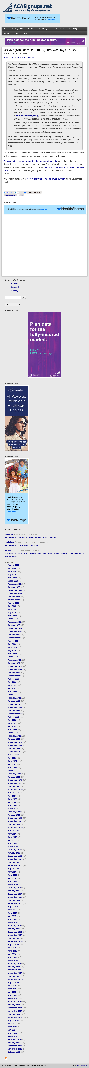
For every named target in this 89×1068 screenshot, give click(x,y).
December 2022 (15, 704)
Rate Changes (43, 29)
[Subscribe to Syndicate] (6, 1059)
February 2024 (14, 660)
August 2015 (13, 982)
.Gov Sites (31, 29)
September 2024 (15, 638)
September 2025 (15, 600)
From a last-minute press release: (19, 58)
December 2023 (15, 666)
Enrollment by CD (58, 29)
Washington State (10, 195)
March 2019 (13, 846)
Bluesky (14, 291)
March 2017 (13, 922)
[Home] (28, 11)
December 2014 (15, 1008)
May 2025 (12, 612)
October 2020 (14, 786)
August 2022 (13, 717)
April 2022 (12, 729)
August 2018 (13, 869)
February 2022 (14, 736)
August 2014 (13, 1020)
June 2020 (12, 799)
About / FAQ (73, 29)
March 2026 (13, 581)
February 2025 (14, 622)
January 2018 (14, 891)
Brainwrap (82, 1066)
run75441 (8, 550)
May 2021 (12, 764)
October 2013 (14, 1052)
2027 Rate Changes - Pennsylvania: (16, 545)
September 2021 (15, 752)
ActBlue (14, 283)
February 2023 (14, 698)
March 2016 (13, 960)
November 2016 (15, 935)
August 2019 (13, 831)
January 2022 (14, 739)
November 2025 (15, 593)
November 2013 (15, 1049)
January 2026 (14, 587)
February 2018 (14, 888)
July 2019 (12, 834)
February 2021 (14, 774)
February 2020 (14, 812)
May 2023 (12, 688)
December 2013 (15, 1046)
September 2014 (15, 1017)
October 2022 (14, 711)
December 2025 (15, 590)
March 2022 (13, 733)
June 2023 (12, 685)
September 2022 (15, 714)
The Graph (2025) (17, 29)
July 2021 (12, 758)
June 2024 (12, 647)
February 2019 (14, 850)
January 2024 (14, 663)
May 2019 (12, 840)
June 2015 (12, 989)
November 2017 (15, 897)
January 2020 (14, 815)
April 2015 (12, 995)
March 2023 (13, 695)
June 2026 (12, 571)
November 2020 (15, 783)
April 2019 (12, 843)
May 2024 (12, 650)
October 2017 (14, 900)
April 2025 (12, 616)
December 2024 (15, 628)
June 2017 (12, 913)
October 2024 (14, 635)
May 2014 (12, 1030)
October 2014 (14, 1014)
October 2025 (14, 597)
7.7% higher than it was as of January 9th (46, 179)
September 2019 (15, 827)
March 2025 (13, 619)
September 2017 (15, 903)
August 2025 (13, 603)
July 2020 (12, 796)
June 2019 (12, 837)
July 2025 (12, 606)
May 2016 (12, 954)
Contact (6, 33)
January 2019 (14, 853)
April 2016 (12, 957)
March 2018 (13, 884)
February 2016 (14, 963)
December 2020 (15, 780)
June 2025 (12, 609)
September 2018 (15, 865)
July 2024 (12, 644)
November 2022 (15, 707)
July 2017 (12, 910)
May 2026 (12, 574)
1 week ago (52, 537)
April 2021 (12, 767)
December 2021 (15, 742)
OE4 (22, 195)
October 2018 (14, 862)
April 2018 (12, 881)
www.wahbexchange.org (27, 116)
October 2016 (14, 938)
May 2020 (12, 802)
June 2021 (12, 761)
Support (16, 33)
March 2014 (13, 1036)
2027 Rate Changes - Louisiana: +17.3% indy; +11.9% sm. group (26, 537)
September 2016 (15, 941)
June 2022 (12, 723)
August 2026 (13, 565)
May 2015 (12, 992)
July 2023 (12, 682)
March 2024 (13, 657)
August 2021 (13, 755)
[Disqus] (44, 245)
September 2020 (15, 789)
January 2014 (14, 1043)
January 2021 (14, 777)
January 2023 (14, 701)
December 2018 (15, 856)
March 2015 (13, 998)
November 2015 (15, 973)
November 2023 (15, 669)
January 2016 (14, 967)
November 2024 (15, 631)
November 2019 (15, 821)
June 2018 (12, 875)
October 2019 (14, 824)
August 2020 (13, 793)
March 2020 (13, 808)
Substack (15, 287)
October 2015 (14, 976)
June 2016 (12, 951)
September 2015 (15, 979)
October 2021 (14, 748)
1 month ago (34, 545)
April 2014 (12, 1033)
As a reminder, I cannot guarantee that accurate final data (30, 161)
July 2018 (12, 872)
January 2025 (14, 625)
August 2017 (13, 907)
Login (25, 33)
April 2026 (12, 578)
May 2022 (12, 726)
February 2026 (14, 584)
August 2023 (13, 679)
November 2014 (15, 1011)
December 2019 (15, 818)
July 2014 (12, 1024)
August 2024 (13, 641)
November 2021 (15, 745)
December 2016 (15, 932)
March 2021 (13, 771)
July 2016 (12, 948)
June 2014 (12, 1027)
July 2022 (12, 720)
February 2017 (14, 925)
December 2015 (15, 970)
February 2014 (14, 1039)
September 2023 (15, 676)
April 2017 (12, 919)
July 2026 (12, 568)
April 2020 (12, 805)
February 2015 (14, 1001)
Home (6, 29)
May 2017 (12, 916)
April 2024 (12, 654)
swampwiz (9, 534)
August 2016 (13, 944)
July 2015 (12, 986)
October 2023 (14, 673)
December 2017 (15, 894)
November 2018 (15, 859)
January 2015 (14, 1005)
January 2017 (14, 929)
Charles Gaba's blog (34, 192)
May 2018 (12, 878)
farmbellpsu (9, 542)
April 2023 (12, 692)
